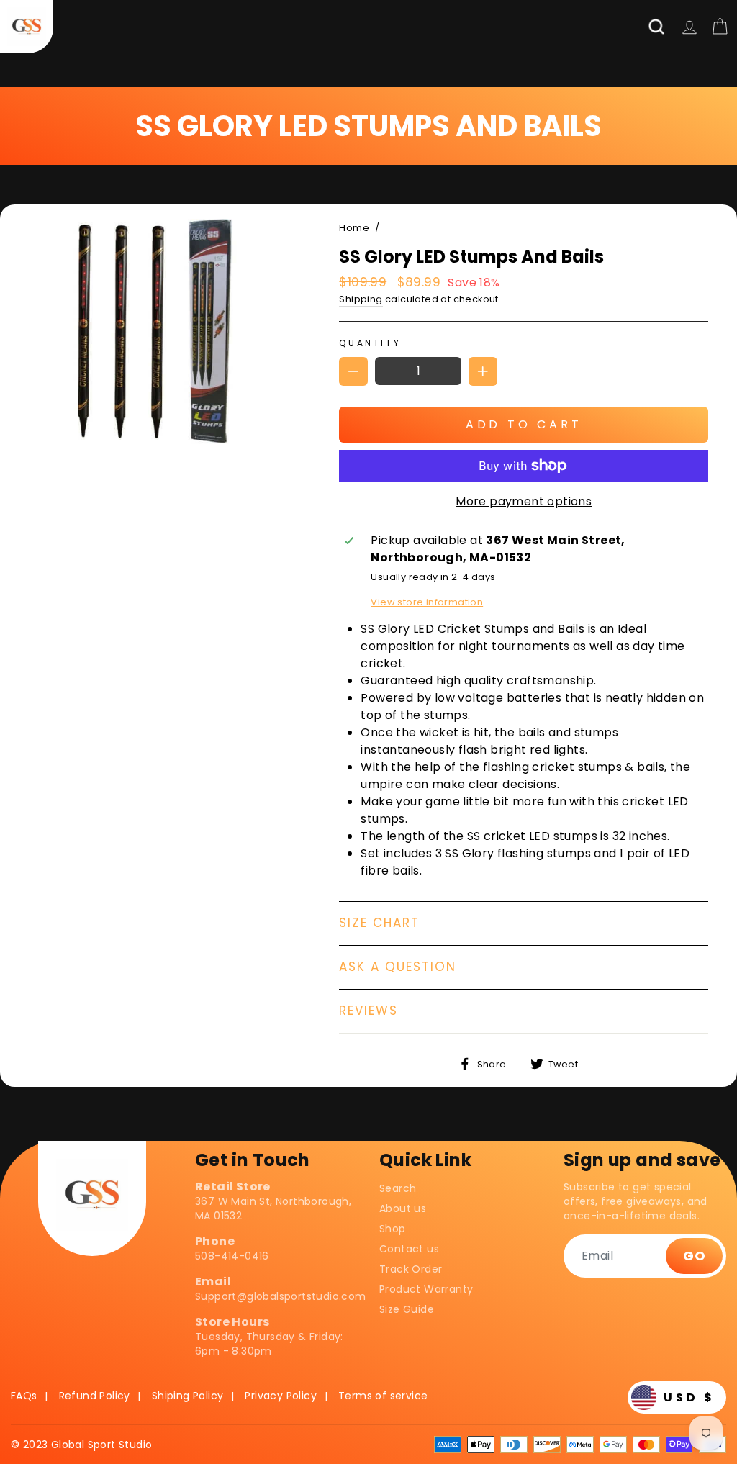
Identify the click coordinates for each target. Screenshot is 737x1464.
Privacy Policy (281, 1395)
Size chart (379, 922)
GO (694, 1256)
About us (402, 1208)
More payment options (524, 501)
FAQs (24, 1395)
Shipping (360, 299)
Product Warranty (426, 1289)
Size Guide (406, 1309)
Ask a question (397, 966)
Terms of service (383, 1395)
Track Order (410, 1269)
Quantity (370, 343)
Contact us (409, 1249)
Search (397, 1188)
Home (354, 228)
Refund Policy (94, 1395)
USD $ (689, 1397)
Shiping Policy (188, 1395)
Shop (392, 1228)
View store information (427, 602)
